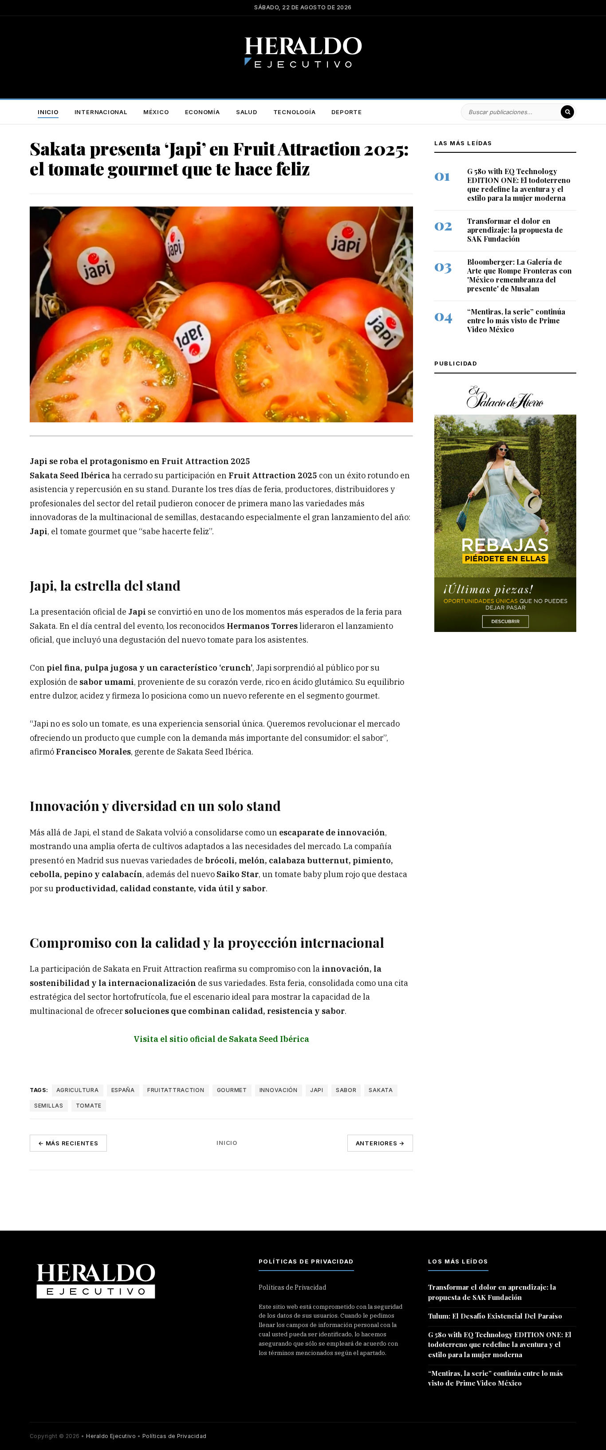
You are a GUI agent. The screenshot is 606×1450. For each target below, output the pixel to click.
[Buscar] (567, 112)
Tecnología (294, 111)
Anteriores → (380, 1143)
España (123, 1090)
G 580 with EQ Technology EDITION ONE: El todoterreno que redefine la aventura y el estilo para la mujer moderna (519, 185)
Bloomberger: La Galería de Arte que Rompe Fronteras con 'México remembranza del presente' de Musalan (519, 275)
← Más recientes (68, 1143)
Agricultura (77, 1090)
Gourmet (232, 1090)
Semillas (48, 1105)
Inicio (48, 111)
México (156, 111)
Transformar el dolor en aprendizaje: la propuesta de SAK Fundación (515, 230)
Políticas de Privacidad (293, 1287)
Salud (246, 111)
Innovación (279, 1090)
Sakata (381, 1090)
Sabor (346, 1090)
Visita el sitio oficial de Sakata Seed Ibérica (221, 1038)
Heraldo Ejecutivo (111, 1436)
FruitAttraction (176, 1090)
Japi (316, 1090)
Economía (202, 111)
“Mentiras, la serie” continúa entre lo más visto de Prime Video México (516, 320)
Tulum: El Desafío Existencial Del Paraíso (495, 1315)
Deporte (346, 111)
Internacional (101, 111)
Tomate (89, 1105)
